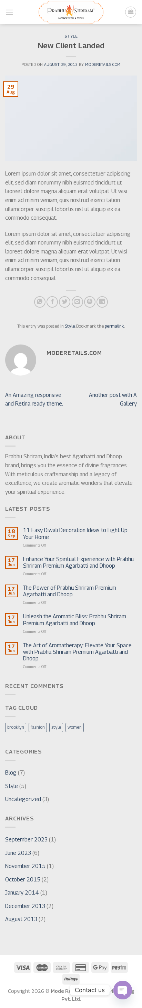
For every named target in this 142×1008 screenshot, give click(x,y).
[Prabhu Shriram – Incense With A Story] (71, 12)
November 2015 (25, 866)
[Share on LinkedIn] (102, 302)
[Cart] (130, 12)
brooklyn (15, 727)
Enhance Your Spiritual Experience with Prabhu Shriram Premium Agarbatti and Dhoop (78, 562)
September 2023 (26, 839)
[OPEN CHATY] (122, 990)
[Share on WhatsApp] (39, 302)
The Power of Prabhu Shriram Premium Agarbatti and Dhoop (69, 591)
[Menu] (9, 11)
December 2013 (25, 906)
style (56, 727)
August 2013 (21, 919)
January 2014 (22, 892)
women (75, 727)
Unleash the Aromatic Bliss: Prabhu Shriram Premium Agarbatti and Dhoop (74, 619)
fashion (38, 727)
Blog (11, 772)
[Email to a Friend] (77, 302)
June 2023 (18, 853)
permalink (114, 326)
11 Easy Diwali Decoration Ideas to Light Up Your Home (75, 533)
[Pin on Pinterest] (89, 302)
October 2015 (22, 879)
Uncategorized (23, 799)
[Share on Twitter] (64, 302)
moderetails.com (102, 64)
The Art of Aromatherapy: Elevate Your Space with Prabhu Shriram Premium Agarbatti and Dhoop (77, 652)
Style (71, 36)
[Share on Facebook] (52, 302)
